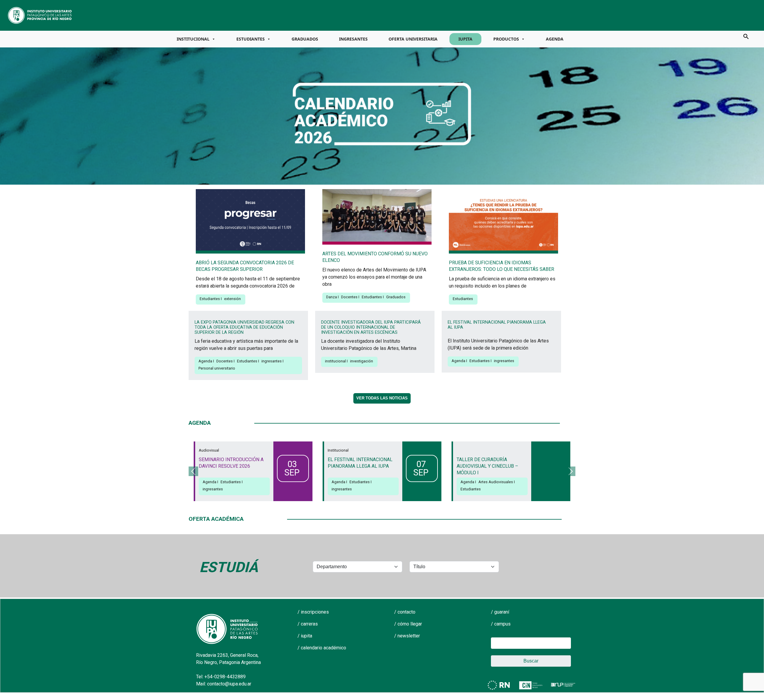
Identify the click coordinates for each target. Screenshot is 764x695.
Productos (506, 39)
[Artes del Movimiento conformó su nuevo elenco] (377, 216)
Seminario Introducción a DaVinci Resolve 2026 (231, 463)
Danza (331, 297)
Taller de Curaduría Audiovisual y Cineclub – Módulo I (487, 466)
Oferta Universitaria (413, 39)
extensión (232, 298)
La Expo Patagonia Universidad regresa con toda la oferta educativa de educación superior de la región (244, 327)
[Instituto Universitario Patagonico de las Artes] (40, 15)
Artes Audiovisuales (495, 482)
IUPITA (465, 39)
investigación (361, 361)
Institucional (193, 39)
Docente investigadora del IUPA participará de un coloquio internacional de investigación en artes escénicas (371, 327)
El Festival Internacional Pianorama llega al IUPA (497, 325)
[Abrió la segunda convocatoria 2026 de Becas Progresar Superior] (250, 220)
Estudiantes (250, 39)
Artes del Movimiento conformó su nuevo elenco (375, 257)
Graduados (305, 39)
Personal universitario (216, 368)
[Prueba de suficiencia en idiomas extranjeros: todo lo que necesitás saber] (503, 220)
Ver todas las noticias (382, 398)
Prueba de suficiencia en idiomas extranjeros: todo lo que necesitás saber (501, 266)
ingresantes (271, 361)
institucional (335, 361)
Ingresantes (353, 39)
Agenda (554, 39)
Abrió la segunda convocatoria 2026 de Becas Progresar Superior (245, 266)
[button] (746, 36)
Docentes (349, 297)
